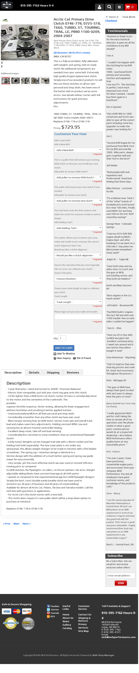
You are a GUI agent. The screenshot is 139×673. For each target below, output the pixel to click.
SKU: (57, 56)
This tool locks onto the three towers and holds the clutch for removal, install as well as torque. (77, 214)
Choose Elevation (63, 273)
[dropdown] (119, 7)
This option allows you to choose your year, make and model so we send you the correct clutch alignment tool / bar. (76, 241)
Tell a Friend (84, 358)
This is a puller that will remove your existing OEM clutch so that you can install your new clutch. (76, 164)
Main (16, 523)
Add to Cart (64, 348)
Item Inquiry (64, 358)
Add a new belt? (62, 140)
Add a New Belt (62, 144)
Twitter (55, 609)
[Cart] (106, 16)
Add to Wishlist (66, 353)
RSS (53, 616)
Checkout (111, 20)
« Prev (6, 523)
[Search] (109, 7)
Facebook (55, 606)
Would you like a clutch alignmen (70, 249)
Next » (27, 523)
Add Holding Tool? (63, 222)
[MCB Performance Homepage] (6, 5)
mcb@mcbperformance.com (119, 637)
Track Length (60, 296)
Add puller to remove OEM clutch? (71, 171)
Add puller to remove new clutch (70, 195)
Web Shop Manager (103, 655)
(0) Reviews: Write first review (72, 52)
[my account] (99, 7)
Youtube (55, 613)
